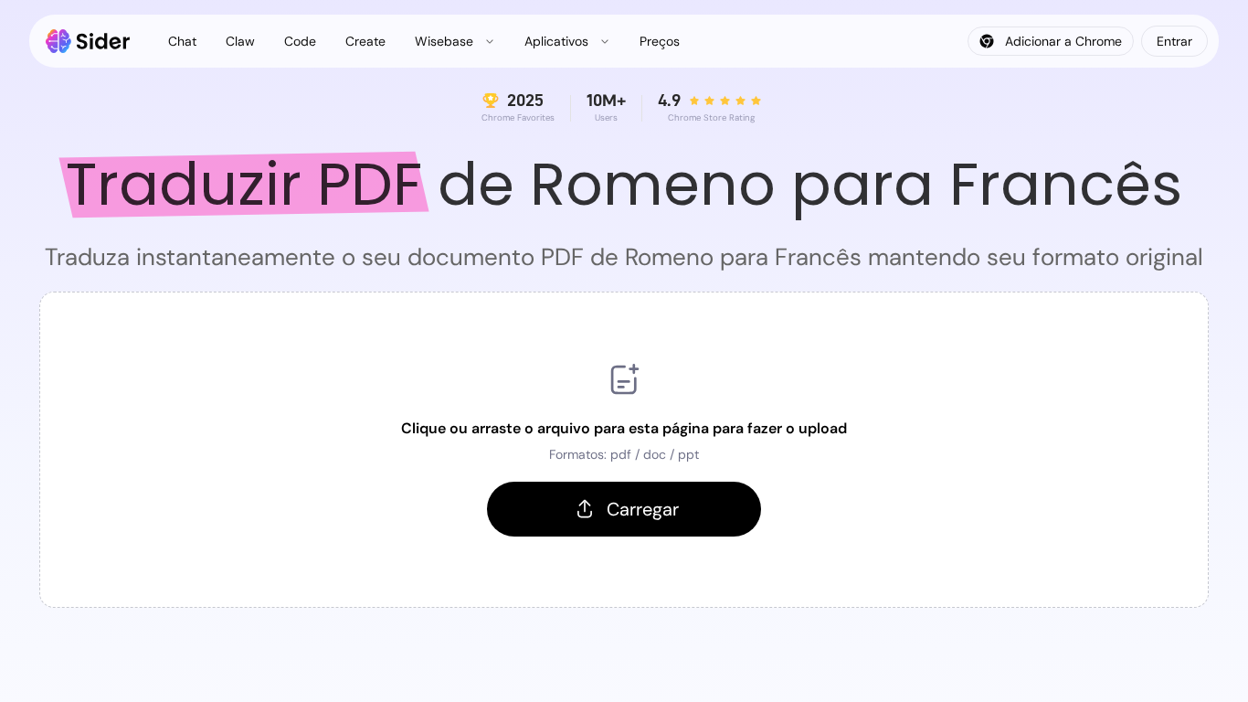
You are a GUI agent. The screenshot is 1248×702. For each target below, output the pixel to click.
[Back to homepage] (88, 41)
